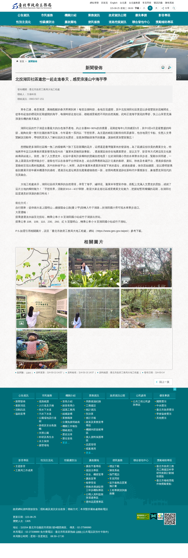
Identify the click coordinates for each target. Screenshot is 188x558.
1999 (79, 531)
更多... (66, 442)
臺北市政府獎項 (165, 409)
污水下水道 (45, 413)
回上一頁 (164, 382)
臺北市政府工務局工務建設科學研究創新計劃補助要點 (165, 471)
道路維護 (44, 401)
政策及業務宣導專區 (94, 424)
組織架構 (67, 413)
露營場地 (44, 445)
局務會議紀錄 (93, 401)
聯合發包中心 (141, 22)
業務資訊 (94, 15)
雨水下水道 (45, 409)
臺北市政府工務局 (32, 6)
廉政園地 (70, 22)
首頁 (22, 61)
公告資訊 (23, 15)
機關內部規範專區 (94, 431)
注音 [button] (169, 67)
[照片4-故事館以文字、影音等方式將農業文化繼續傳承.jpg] (41, 308)
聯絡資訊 (67, 430)
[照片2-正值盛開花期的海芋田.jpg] (94, 267)
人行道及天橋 (46, 405)
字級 (137, 8)
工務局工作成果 (24, 470)
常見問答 (146, 2)
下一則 (178, 77)
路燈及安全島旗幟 (47, 427)
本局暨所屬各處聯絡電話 (94, 509)
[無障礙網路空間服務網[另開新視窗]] (143, 516)
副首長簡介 (68, 405)
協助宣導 (20, 413)
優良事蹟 (141, 15)
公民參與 (141, 395)
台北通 (123, 2)
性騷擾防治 (47, 22)
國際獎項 (161, 401)
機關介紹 (70, 15)
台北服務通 (134, 2)
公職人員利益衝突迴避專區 (94, 496)
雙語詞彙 (158, 2)
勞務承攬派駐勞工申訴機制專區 (94, 488)
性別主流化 (23, 22)
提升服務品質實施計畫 (118, 484)
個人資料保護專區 (94, 439)
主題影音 (20, 466)
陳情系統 (169, 2)
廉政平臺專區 (93, 466)
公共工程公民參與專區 (141, 403)
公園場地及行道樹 (47, 420)
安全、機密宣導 (94, 474)
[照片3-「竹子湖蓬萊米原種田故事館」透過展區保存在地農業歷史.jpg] (146, 267)
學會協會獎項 (163, 413)
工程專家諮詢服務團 (118, 492)
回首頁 (104, 2)
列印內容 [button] (163, 67)
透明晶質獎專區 (94, 501)
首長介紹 (67, 401)
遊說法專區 (92, 470)
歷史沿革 (67, 434)
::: (15, 3)
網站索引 (173, 8)
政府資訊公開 (117, 15)
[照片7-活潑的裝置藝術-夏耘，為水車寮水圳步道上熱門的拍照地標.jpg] (41, 349)
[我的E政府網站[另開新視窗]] (153, 516)
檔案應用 (91, 448)
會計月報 (91, 418)
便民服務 (94, 22)
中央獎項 (161, 405)
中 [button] (150, 8)
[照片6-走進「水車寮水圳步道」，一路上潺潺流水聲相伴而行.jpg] (146, 308)
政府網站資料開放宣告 (25, 509)
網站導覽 (94, 2)
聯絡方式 (73, 509)
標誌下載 (114, 466)
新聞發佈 (32, 61)
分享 (167, 8)
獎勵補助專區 (164, 22)
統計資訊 (91, 409)
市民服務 (47, 15)
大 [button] (156, 8)
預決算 (89, 413)
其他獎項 (161, 418)
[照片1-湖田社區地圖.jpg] (41, 267)
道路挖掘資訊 (117, 22)
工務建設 (91, 405)
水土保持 (44, 441)
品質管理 (91, 444)
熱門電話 (114, 474)
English (113, 2)
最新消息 (20, 405)
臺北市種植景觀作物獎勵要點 (165, 482)
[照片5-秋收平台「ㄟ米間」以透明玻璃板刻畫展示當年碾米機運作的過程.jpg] (94, 308)
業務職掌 (67, 418)
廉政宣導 (91, 478)
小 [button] (144, 8)
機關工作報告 (69, 426)
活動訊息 (20, 409)
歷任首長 (67, 438)
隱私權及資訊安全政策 (52, 509)
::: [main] (14, 60)
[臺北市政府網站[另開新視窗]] (160, 516)
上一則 (20, 77)
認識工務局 (68, 409)
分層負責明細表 (71, 422)
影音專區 (164, 15)
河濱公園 (44, 433)
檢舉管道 (91, 482)
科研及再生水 (46, 437)
